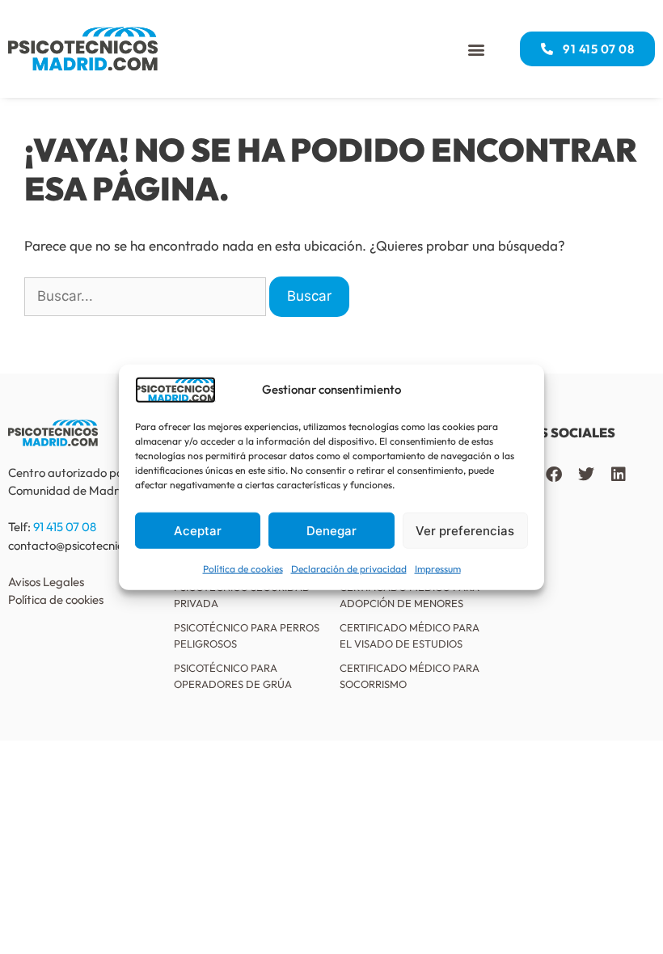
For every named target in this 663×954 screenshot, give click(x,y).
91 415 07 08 (64, 526)
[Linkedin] (618, 474)
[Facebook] (554, 474)
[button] (475, 49)
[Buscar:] (145, 296)
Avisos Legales (46, 581)
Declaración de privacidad (349, 569)
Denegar (331, 530)
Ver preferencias (465, 530)
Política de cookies (243, 569)
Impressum (438, 569)
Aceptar (198, 530)
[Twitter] (586, 474)
